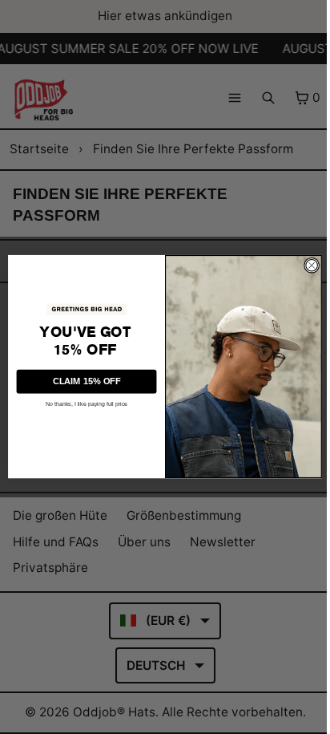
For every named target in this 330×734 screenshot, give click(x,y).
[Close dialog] (311, 265)
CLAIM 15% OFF (86, 381)
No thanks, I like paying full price (86, 404)
